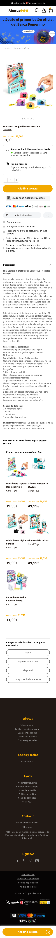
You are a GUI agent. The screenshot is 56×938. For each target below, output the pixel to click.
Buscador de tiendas (27, 732)
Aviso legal (27, 801)
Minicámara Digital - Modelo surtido (16, 485)
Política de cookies (27, 794)
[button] (44, 11)
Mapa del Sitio (28, 874)
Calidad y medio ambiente (27, 729)
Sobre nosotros (27, 725)
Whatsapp (27, 827)
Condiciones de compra (27, 786)
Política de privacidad (27, 790)
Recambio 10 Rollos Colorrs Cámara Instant (16, 601)
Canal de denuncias (27, 797)
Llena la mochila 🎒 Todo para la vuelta (28, 3)
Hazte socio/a (27, 761)
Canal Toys (7, 129)
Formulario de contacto (27, 822)
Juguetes (7, 48)
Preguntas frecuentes (27, 782)
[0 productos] (51, 12)
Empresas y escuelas (27, 740)
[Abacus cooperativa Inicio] (19, 12)
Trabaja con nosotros (27, 736)
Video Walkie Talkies (38, 540)
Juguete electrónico (21, 48)
